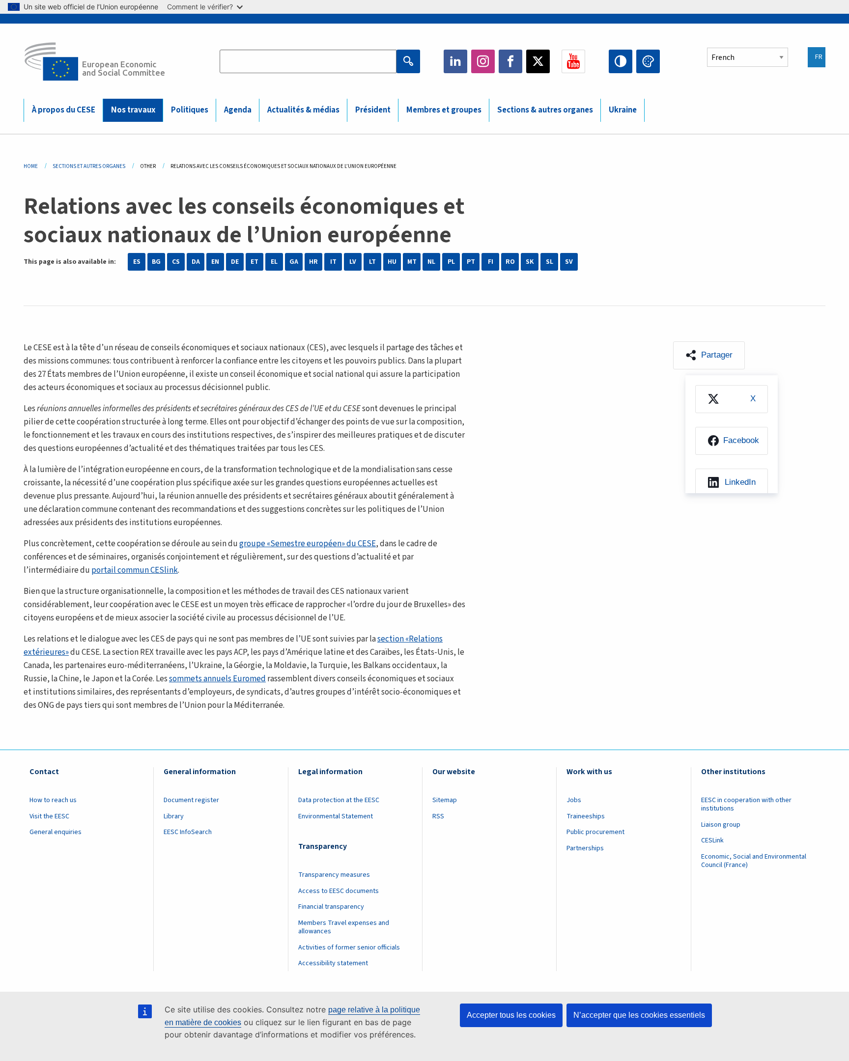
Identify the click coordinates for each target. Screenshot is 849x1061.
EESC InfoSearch (188, 832)
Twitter (538, 61)
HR (313, 262)
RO (510, 262)
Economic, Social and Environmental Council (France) (753, 861)
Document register (191, 800)
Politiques (189, 110)
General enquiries (55, 832)
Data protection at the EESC (338, 800)
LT (372, 262)
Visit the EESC (49, 816)
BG (156, 262)
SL (549, 262)
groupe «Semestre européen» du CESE (307, 544)
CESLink (712, 840)
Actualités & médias (303, 110)
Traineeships (585, 816)
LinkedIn (455, 61)
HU (392, 262)
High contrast (620, 61)
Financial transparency (331, 907)
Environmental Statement (335, 816)
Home (31, 166)
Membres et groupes (443, 110)
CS (176, 262)
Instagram (483, 61)
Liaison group (720, 825)
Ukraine (623, 110)
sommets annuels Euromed (217, 679)
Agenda (238, 110)
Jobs (573, 800)
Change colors (648, 61)
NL (431, 262)
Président (373, 110)
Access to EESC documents (338, 891)
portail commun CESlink (134, 570)
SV (569, 262)
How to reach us (53, 800)
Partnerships (585, 848)
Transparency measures (334, 875)
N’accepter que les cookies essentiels (639, 1015)
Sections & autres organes (545, 110)
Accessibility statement (333, 963)
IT (333, 262)
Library (174, 816)
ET (254, 262)
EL (274, 262)
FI (490, 262)
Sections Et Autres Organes (89, 166)
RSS (438, 816)
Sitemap (444, 800)
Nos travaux (133, 110)
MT (412, 262)
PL (451, 262)
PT (471, 262)
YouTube (573, 61)
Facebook (510, 61)
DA (196, 262)
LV (352, 262)
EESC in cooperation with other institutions (746, 804)
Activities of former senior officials (349, 947)
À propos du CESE (63, 110)
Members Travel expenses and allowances (343, 927)
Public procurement (595, 832)
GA (293, 262)
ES (137, 262)
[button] (709, 355)
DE (235, 262)
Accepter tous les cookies (511, 1015)
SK (530, 262)
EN (215, 262)
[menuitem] (731, 399)
